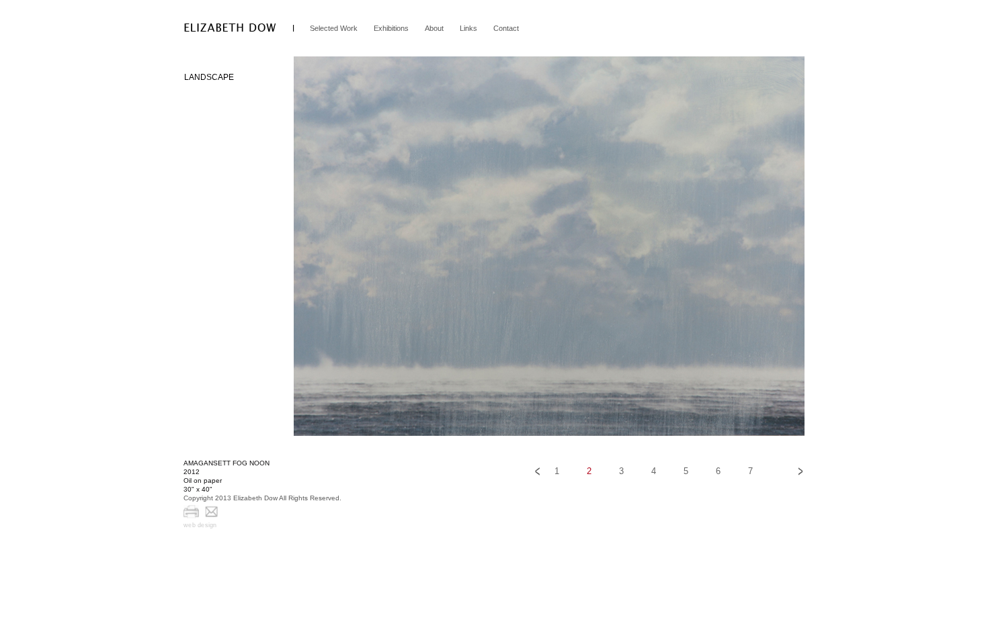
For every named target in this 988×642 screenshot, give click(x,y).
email (211, 511)
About (434, 28)
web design (200, 525)
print (191, 511)
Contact (506, 28)
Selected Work (334, 28)
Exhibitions (391, 28)
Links (468, 28)
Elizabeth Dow (230, 28)
